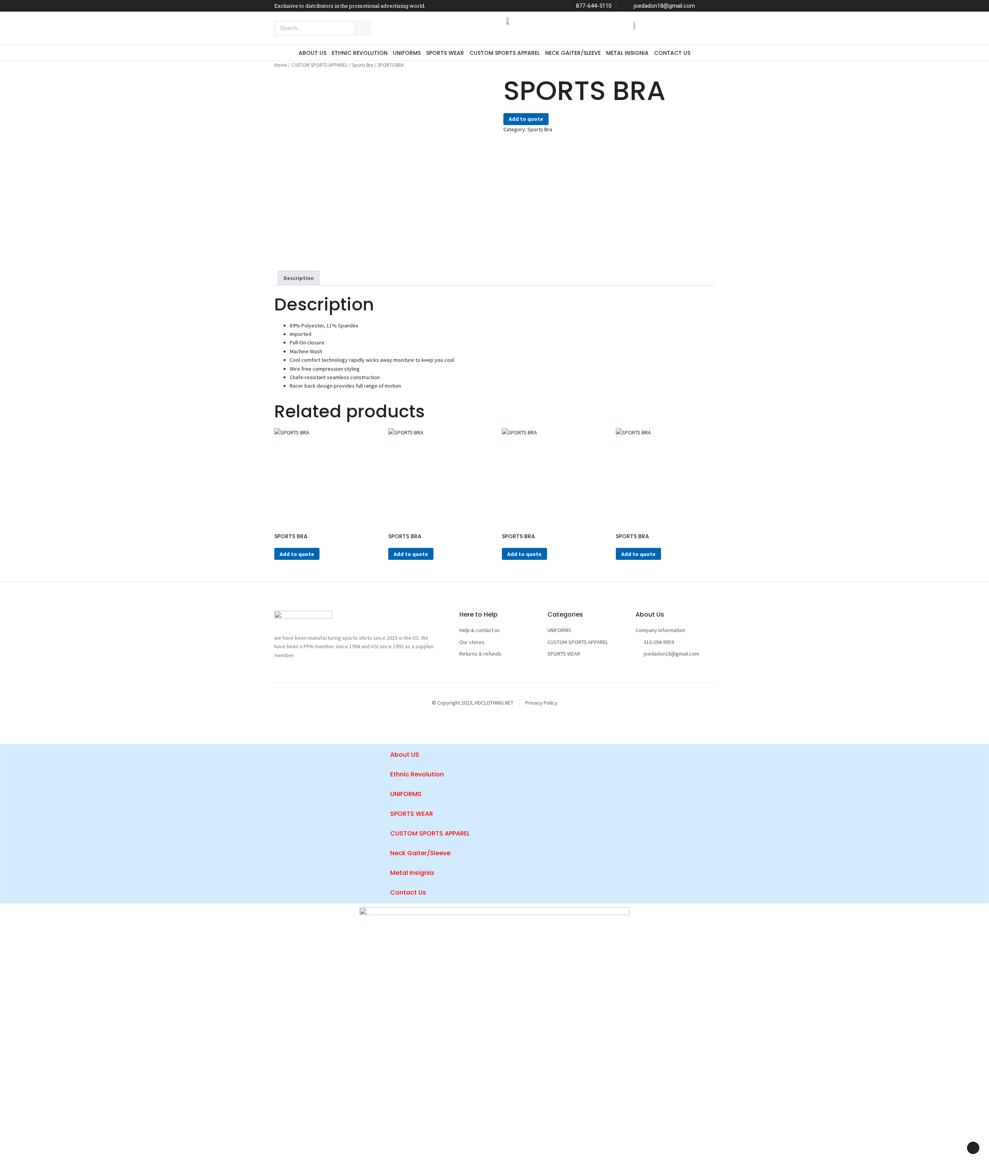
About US (312, 53)
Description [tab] (299, 278)
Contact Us (672, 53)
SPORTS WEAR (445, 53)
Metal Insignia (627, 53)
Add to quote (526, 118)
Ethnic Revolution (359, 53)
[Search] (362, 28)
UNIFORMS (407, 53)
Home (280, 65)
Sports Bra (362, 65)
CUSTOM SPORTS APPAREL (504, 53)
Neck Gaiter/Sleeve (573, 53)
